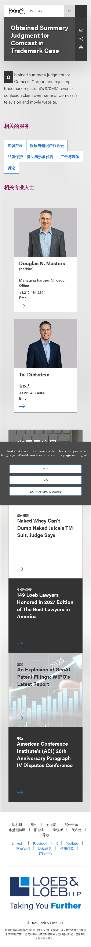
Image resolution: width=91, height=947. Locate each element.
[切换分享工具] (81, 39)
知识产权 (15, 145)
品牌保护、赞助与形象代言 (30, 156)
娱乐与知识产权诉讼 (47, 145)
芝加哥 (51, 824)
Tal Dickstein (34, 374)
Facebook (40, 843)
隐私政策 (45, 848)
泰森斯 (58, 829)
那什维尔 (71, 824)
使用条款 (67, 848)
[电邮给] (81, 30)
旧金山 (39, 829)
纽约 (34, 824)
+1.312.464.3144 (32, 292)
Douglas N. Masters (42, 263)
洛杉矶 (17, 824)
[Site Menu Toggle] (81, 11)
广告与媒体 (69, 156)
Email (23, 297)
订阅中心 (45, 853)
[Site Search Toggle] (69, 11)
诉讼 (11, 167)
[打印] (81, 47)
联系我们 (23, 848)
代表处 (76, 829)
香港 (45, 834)
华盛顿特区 (17, 829)
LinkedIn (18, 843)
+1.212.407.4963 (32, 392)
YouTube (72, 843)
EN (31, 11)
